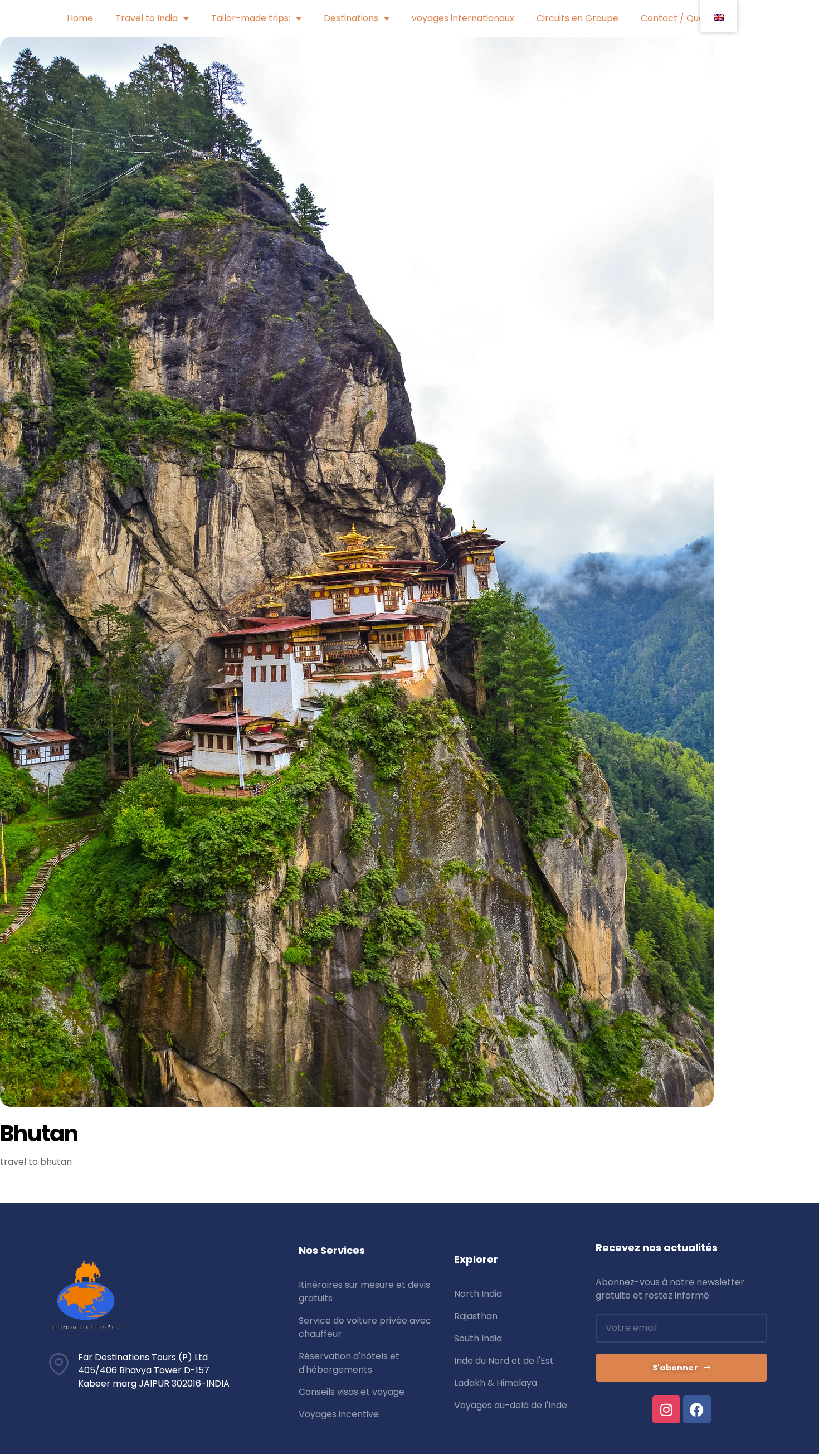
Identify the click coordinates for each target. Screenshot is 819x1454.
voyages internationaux (463, 18)
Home (80, 18)
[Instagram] (666, 1409)
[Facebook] (697, 1409)
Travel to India (146, 18)
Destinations (351, 18)
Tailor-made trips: (250, 18)
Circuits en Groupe (577, 18)
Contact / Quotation (685, 18)
